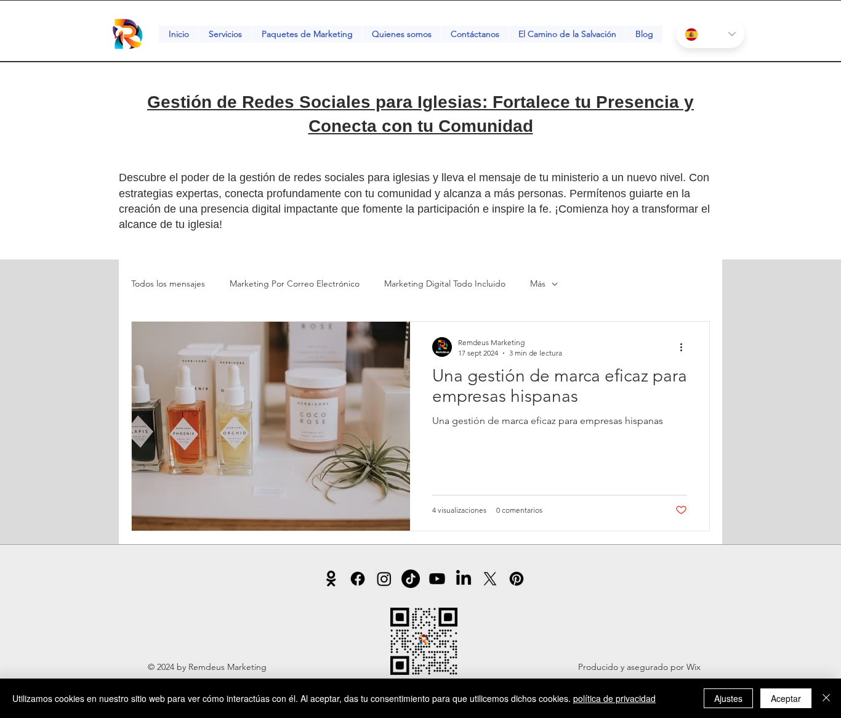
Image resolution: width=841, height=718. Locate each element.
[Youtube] (437, 578)
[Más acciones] (685, 347)
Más (537, 283)
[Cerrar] (826, 698)
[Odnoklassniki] (331, 578)
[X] (490, 578)
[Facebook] (357, 578)
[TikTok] (410, 578)
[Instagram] (384, 578)
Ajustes (728, 698)
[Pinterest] (516, 578)
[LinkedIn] (463, 578)
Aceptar (786, 698)
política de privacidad (614, 698)
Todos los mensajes (168, 283)
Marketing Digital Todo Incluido (444, 283)
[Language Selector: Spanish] (710, 34)
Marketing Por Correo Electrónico (295, 283)
